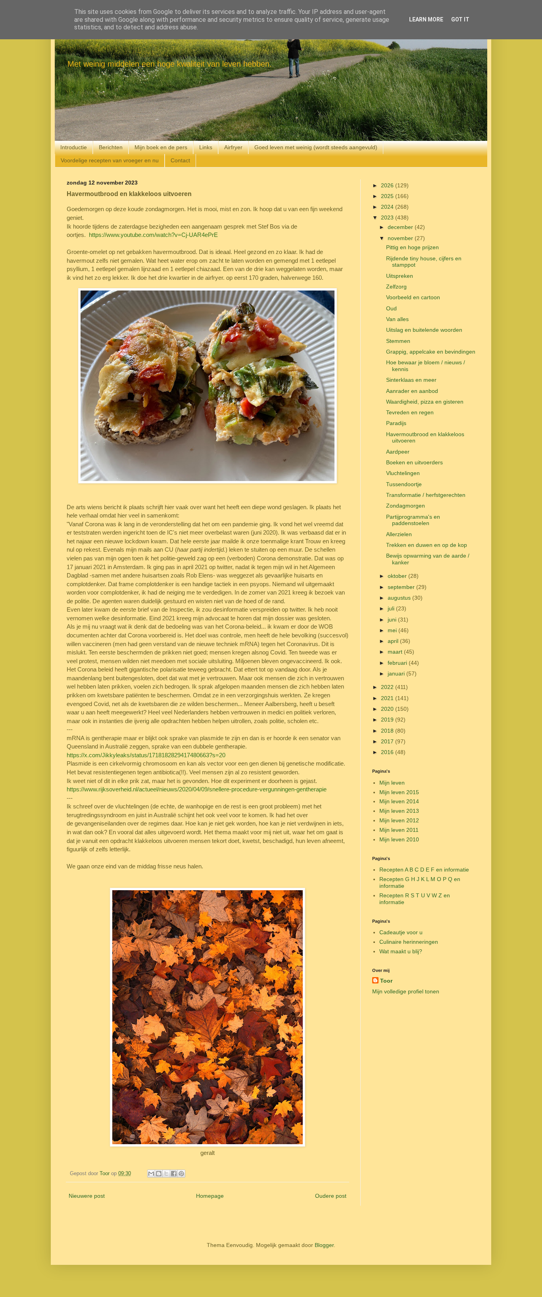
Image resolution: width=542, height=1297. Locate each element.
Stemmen (398, 341)
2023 (388, 217)
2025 (388, 196)
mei (393, 630)
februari (398, 663)
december (401, 227)
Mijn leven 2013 (399, 811)
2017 (388, 741)
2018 (388, 730)
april (394, 641)
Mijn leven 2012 (399, 820)
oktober (398, 576)
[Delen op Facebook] (174, 1174)
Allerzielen (399, 534)
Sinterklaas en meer (411, 380)
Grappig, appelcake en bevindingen (430, 351)
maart (396, 651)
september (402, 587)
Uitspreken (399, 276)
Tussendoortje (404, 484)
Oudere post (330, 1196)
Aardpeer (397, 451)
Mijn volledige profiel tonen (405, 991)
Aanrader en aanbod (412, 391)
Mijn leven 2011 (399, 830)
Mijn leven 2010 (399, 839)
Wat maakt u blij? (400, 951)
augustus (400, 598)
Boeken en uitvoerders (414, 462)
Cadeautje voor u (401, 932)
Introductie (73, 147)
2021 (388, 698)
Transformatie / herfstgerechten (425, 495)
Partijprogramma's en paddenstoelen (413, 520)
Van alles (397, 319)
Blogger (324, 1245)
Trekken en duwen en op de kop (426, 545)
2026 (388, 185)
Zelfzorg (396, 286)
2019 (388, 719)
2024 (388, 207)
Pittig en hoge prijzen (412, 247)
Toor (386, 981)
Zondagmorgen (405, 505)
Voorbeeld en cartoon (413, 297)
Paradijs (396, 423)
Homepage (210, 1196)
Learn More (426, 19)
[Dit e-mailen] (151, 1174)
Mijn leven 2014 (399, 801)
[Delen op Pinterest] (181, 1174)
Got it (460, 19)
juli (392, 608)
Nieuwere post (87, 1196)
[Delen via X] (166, 1174)
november (401, 238)
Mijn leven (392, 782)
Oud (391, 308)
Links (205, 147)
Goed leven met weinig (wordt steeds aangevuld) (315, 147)
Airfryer (233, 147)
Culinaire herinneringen (408, 942)
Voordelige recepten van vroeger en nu (110, 160)
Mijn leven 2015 (399, 792)
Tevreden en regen (410, 412)
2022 (388, 687)
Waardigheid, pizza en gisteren (424, 401)
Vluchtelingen (403, 473)
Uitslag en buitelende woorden (424, 330)
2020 (388, 709)
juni (393, 619)
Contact (180, 160)
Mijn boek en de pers (161, 147)
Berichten (111, 147)
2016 (388, 752)
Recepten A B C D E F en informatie (424, 869)
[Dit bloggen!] (159, 1174)
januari (397, 673)
